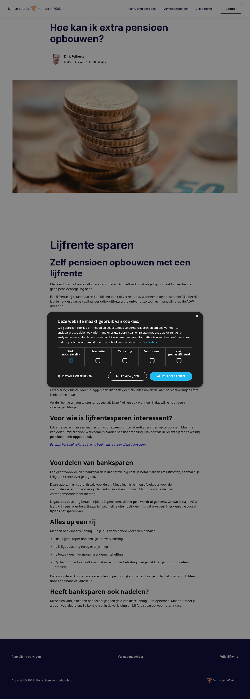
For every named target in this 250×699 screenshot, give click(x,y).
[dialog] (125, 349)
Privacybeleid (151, 342)
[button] (75, 376)
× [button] (196, 316)
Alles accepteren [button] (171, 376)
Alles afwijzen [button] (127, 376)
